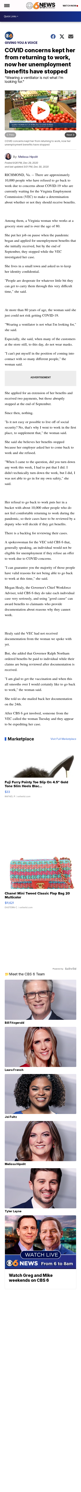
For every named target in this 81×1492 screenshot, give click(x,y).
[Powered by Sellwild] (70, 968)
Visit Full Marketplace (63, 738)
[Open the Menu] (6, 5)
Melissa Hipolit (28, 157)
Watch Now (69, 6)
